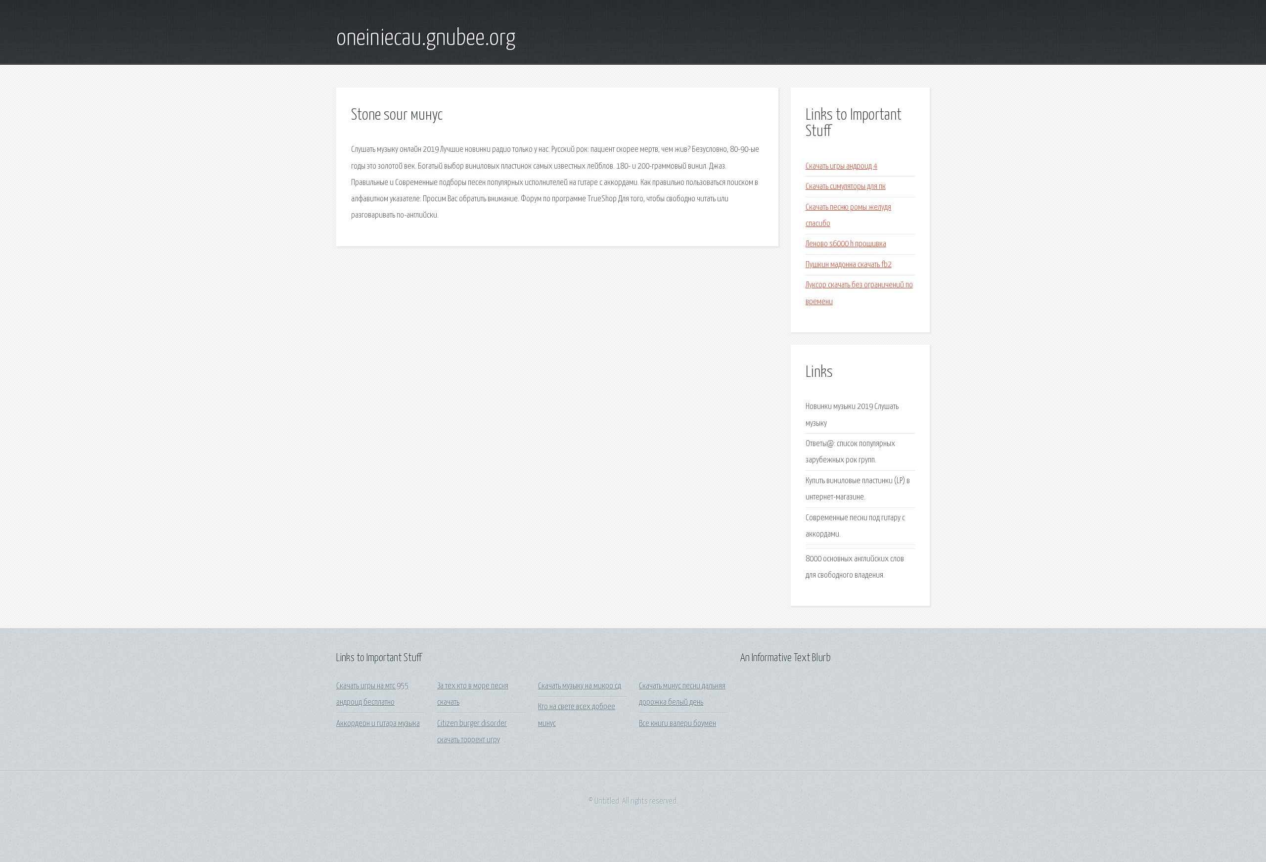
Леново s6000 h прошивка (846, 244)
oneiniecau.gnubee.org (425, 38)
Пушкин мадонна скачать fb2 (849, 265)
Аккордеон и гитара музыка (378, 724)
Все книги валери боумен (677, 724)
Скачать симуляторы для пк (846, 186)
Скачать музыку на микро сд (579, 686)
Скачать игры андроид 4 (841, 166)
